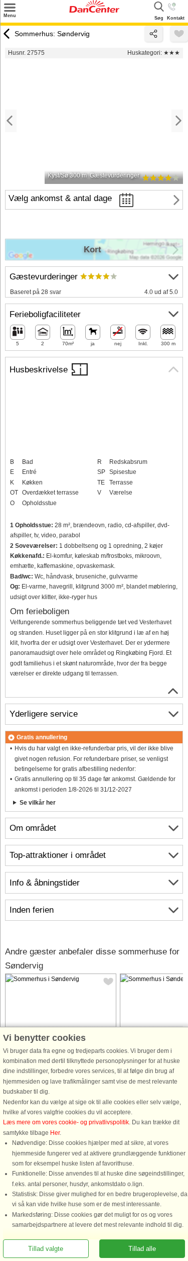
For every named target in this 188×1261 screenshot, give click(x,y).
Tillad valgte (45, 1248)
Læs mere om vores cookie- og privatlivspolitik (66, 1122)
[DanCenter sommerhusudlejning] (94, 10)
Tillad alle (142, 1248)
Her (55, 1132)
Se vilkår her (38, 802)
